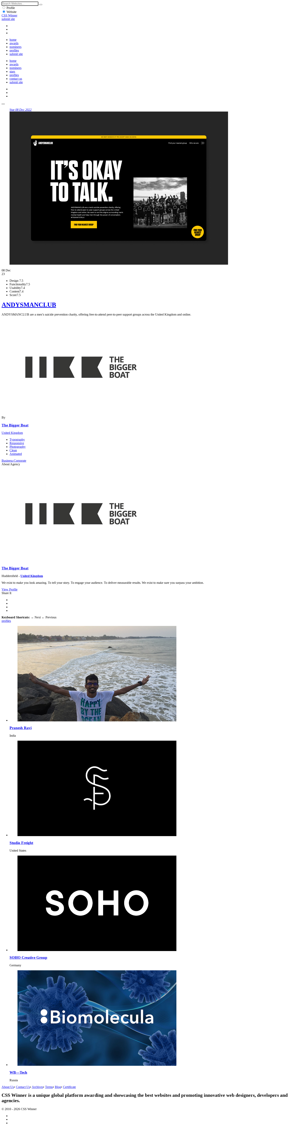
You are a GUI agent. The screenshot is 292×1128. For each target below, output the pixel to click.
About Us (8, 1087)
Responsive (17, 443)
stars (12, 71)
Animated (16, 454)
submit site (8, 19)
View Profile (9, 589)
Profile (11, 8)
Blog (58, 1087)
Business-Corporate (14, 460)
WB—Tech (18, 1072)
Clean (13, 450)
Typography (17, 439)
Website (11, 12)
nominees (15, 47)
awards (14, 43)
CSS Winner (9, 15)
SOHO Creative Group (28, 957)
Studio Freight (21, 843)
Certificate (69, 1087)
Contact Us (23, 1087)
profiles (14, 50)
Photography (18, 446)
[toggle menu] (3, 104)
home (13, 39)
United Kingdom (12, 432)
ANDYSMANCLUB (29, 304)
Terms (49, 1087)
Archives (37, 1087)
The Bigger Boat (15, 425)
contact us (16, 78)
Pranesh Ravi (21, 728)
